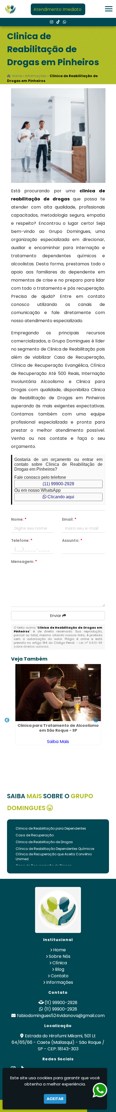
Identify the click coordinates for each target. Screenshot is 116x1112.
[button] (108, 9)
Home (59, 950)
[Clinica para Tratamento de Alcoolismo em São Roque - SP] (58, 692)
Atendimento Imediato (57, 9)
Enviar (56, 615)
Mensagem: (24, 561)
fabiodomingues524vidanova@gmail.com (61, 1015)
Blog (59, 969)
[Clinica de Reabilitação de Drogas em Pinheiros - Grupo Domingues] (10, 9)
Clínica (59, 963)
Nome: (18, 519)
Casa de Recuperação (35, 835)
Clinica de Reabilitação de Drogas (44, 842)
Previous (7, 720)
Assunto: (72, 540)
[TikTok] (58, 22)
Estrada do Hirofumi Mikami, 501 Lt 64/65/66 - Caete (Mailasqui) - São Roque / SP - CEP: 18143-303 (58, 1042)
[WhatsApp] (64, 22)
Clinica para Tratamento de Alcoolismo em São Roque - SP (58, 728)
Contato (60, 976)
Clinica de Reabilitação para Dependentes (51, 828)
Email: (69, 519)
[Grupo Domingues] (58, 910)
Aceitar (55, 1098)
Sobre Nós (59, 956)
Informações (59, 982)
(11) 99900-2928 (58, 483)
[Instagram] (51, 22)
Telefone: (21, 540)
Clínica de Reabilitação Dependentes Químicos (55, 848)
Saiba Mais (58, 741)
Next (96, 720)
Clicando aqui (60, 496)
